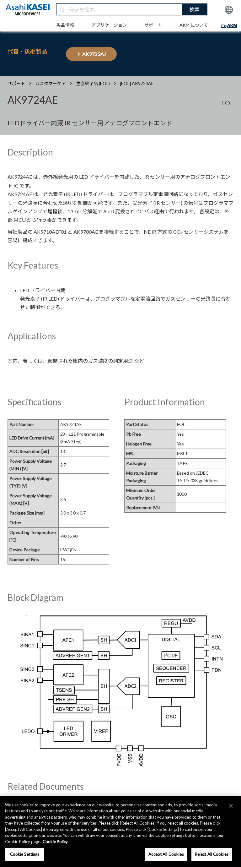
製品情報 (65, 25)
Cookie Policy (55, 841)
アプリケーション (109, 25)
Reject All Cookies (211, 854)
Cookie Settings (25, 854)
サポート (153, 25)
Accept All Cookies (166, 854)
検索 (195, 9)
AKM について (193, 25)
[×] (231, 806)
